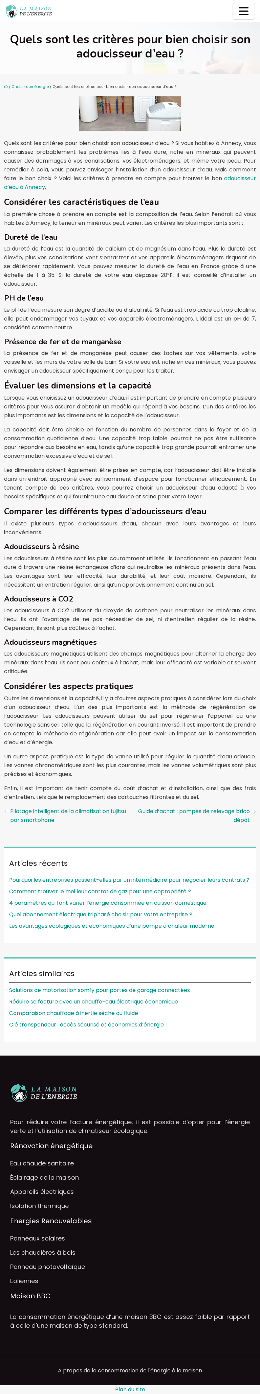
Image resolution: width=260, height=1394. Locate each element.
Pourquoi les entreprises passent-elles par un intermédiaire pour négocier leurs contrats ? (129, 880)
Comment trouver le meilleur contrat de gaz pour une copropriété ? (100, 891)
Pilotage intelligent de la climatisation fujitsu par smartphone (68, 815)
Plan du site (130, 1389)
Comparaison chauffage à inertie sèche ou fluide (73, 1013)
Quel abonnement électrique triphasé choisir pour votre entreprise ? (100, 914)
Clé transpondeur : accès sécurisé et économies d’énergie (86, 1025)
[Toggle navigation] (244, 11)
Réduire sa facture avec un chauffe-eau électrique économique (93, 1002)
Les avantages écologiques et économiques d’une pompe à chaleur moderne (111, 926)
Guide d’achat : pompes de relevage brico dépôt (194, 815)
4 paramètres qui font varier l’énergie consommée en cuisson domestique (108, 903)
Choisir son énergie (30, 86)
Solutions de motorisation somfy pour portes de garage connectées (99, 990)
